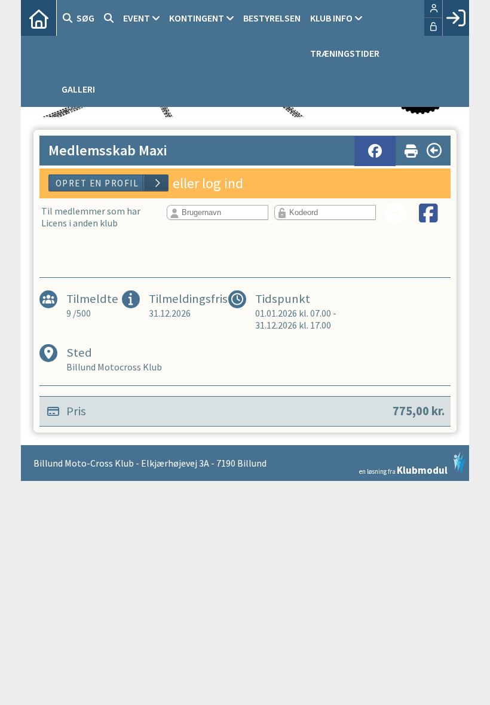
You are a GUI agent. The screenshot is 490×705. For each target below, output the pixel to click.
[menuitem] (39, 18)
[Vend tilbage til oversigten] (434, 150)
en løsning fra (403, 469)
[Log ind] (455, 18)
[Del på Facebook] (375, 151)
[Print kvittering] (411, 148)
